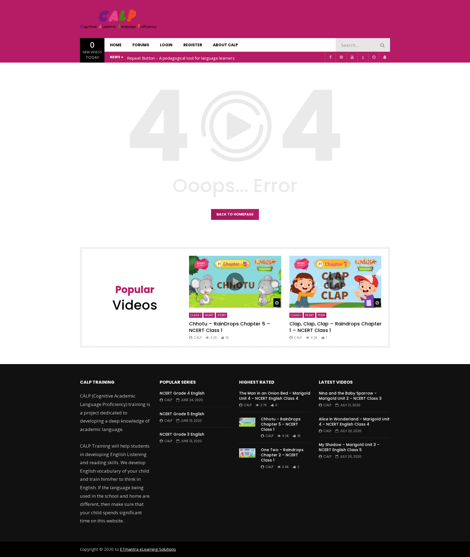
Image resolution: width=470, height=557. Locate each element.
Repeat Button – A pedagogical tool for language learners (181, 58)
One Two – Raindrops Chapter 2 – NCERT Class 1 (282, 455)
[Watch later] (373, 57)
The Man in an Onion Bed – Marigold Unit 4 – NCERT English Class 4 (274, 395)
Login (166, 45)
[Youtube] (352, 57)
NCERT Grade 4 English (182, 393)
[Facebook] (330, 57)
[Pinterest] (341, 57)
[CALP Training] (118, 19)
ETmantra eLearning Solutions (148, 549)
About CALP (225, 45)
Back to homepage (235, 214)
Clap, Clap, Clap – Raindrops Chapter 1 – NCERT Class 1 (335, 327)
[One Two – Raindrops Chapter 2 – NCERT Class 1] (247, 456)
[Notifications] (384, 57)
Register (192, 45)
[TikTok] (362, 57)
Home (116, 45)
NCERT (209, 315)
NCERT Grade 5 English (182, 414)
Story (221, 315)
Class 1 (195, 315)
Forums (140, 45)
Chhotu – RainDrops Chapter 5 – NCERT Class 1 (229, 327)
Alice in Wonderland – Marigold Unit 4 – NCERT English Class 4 (354, 421)
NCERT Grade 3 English (182, 434)
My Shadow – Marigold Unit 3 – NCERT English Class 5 (349, 447)
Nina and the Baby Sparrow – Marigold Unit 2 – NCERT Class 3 (350, 395)
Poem (321, 315)
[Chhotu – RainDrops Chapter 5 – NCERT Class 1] (247, 426)
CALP (198, 337)
